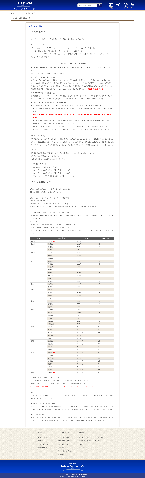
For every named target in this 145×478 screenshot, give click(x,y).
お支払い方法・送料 (64, 441)
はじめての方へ (42, 437)
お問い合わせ (62, 454)
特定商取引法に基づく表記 (79, 474)
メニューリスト (14, 13)
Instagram (81, 447)
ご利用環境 (61, 447)
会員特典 (40, 441)
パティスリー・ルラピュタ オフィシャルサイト (92, 437)
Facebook (81, 444)
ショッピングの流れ (64, 437)
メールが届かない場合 (64, 451)
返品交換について (63, 444)
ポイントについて (43, 444)
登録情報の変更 (42, 447)
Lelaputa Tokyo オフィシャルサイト (89, 441)
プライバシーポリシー (64, 474)
